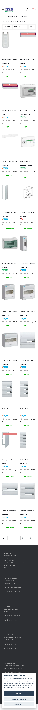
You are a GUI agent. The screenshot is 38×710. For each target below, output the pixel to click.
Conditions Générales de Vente (14, 563)
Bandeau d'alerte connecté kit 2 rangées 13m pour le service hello (10, 110)
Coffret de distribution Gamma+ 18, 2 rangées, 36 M (28, 511)
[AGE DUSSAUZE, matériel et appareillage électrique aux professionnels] (9, 9)
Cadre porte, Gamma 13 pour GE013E (10, 212)
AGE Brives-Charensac (12, 635)
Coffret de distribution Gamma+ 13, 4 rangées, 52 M (28, 460)
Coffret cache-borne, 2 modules (28, 263)
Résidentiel (9, 16)
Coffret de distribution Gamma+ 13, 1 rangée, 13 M (28, 360)
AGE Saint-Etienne (10, 578)
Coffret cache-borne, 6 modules (10, 312)
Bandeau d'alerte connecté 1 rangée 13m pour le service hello (28, 59)
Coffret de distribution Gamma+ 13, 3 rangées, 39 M (28, 409)
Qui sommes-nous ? (10, 556)
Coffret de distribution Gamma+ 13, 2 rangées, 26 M (10, 409)
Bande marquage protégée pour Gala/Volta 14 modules (10, 161)
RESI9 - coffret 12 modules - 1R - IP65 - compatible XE (28, 110)
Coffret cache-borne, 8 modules (28, 312)
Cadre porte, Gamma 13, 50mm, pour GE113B (10, 460)
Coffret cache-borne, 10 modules (10, 360)
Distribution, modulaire (23, 16)
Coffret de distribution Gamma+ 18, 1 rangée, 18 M (10, 511)
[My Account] (28, 9)
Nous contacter (9, 560)
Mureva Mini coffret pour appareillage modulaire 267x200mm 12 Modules (10, 263)
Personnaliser (19, 704)
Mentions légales (9, 565)
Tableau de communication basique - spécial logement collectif (28, 212)
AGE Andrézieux (9, 663)
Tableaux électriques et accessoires (13, 19)
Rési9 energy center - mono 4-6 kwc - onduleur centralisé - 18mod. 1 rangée (28, 161)
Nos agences (8, 558)
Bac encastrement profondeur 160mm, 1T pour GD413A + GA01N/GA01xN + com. (10, 59)
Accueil (2, 16)
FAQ (5, 568)
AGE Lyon (7, 607)
